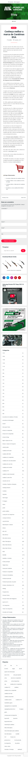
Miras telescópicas (8, 727)
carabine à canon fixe (7, 477)
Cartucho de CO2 (6, 480)
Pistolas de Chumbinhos (8, 575)
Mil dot (4, 528)
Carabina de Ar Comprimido (16, 684)
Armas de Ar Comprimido (8, 433)
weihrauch (20, 749)
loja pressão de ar (8, 721)
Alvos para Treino (6, 427)
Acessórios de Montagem (8, 420)
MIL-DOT (5, 531)
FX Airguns (5, 501)
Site (2, 234)
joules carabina (6, 511)
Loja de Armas (6, 521)
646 (3, 376)
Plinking (4, 588)
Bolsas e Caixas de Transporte (9, 443)
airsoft (20, 668)
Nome (3, 221)
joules (4, 507)
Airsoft (4, 423)
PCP (5, 737)
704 (11, 665)
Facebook (11, 2)
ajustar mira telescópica (9, 671)
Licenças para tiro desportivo (10, 715)
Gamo (4, 504)
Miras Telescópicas (7, 541)
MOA (4, 551)
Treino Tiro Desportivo (7, 608)
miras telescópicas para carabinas (11, 730)
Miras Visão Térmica (7, 548)
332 (3, 369)
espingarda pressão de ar (9, 709)
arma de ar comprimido (16, 678)
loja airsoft (6, 718)
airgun (13, 668)
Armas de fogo (6, 437)
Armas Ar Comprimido (7, 430)
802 (3, 400)
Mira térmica (5, 534)
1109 (4, 363)
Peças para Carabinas (7, 568)
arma (5, 678)
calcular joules (6, 447)
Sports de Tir (5, 602)
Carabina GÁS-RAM (7, 454)
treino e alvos (7, 746)
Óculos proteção (6, 561)
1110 (4, 366)
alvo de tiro (6, 674)
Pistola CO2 (12, 737)
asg (5, 684)
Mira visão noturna (7, 538)
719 (3, 380)
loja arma (15, 718)
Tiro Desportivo (6, 605)
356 (3, 373)
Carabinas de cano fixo (7, 464)
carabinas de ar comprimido (10, 690)
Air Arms (6, 668)
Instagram (17, 2)
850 (3, 406)
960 (3, 413)
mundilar (17, 733)
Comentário (4, 208)
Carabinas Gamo (8, 699)
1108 (4, 359)
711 (17, 665)
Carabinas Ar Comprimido (8, 457)
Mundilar (13, 27)
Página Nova (5, 565)
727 (3, 386)
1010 (4, 353)
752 (3, 393)
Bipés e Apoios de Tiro (7, 440)
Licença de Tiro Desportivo (8, 514)
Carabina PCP (7, 687)
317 (5, 665)
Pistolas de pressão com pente (9, 581)
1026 (4, 356)
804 (3, 403)
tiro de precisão (17, 740)
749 (3, 390)
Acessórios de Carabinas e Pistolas (10, 417)
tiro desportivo (7, 743)
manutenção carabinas (9, 724)
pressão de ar (7, 740)
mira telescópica (7, 733)
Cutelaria (4, 491)
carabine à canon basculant (8, 474)
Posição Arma (6, 592)
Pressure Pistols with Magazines (10, 598)
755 (3, 396)
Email (3, 228)
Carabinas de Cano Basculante (9, 460)
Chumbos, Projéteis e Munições (9, 484)
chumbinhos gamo (8, 702)
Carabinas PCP (6, 470)
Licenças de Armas (7, 517)
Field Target (5, 497)
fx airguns (21, 709)
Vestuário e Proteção (9, 749)
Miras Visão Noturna (7, 544)
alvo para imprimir (17, 674)
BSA (15, 46)
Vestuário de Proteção (7, 612)
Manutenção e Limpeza (8, 524)
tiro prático (17, 743)
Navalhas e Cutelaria (7, 558)
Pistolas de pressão (7, 578)
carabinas (16, 687)
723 (3, 383)
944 (3, 410)
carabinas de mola (8, 693)
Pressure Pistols (6, 595)
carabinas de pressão (8, 696)
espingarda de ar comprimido (10, 706)
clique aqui (11, 155)
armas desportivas (15, 681)
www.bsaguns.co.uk (12, 151)
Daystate (5, 494)
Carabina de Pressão (7, 450)
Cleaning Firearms (6, 487)
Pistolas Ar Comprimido (8, 571)
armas (5, 681)
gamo (5, 712)
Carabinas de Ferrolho (7, 467)
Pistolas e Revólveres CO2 (8, 585)
